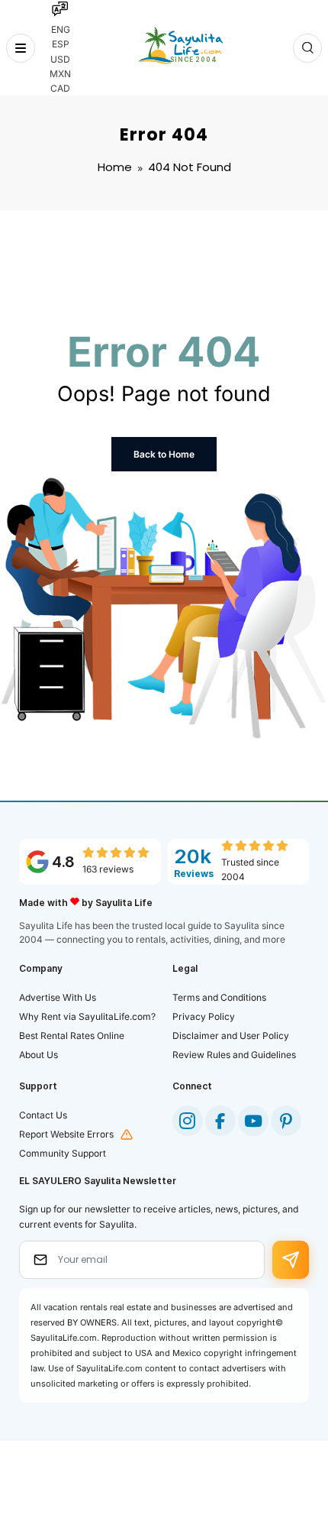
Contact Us (43, 1115)
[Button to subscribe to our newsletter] (290, 1260)
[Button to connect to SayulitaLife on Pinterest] (286, 1120)
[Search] (307, 48)
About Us (38, 1054)
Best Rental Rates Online (71, 1035)
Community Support (62, 1153)
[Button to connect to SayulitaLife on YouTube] (253, 1120)
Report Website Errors (66, 1134)
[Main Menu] (20, 48)
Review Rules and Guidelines (234, 1054)
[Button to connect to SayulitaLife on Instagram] (187, 1120)
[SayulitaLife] (180, 45)
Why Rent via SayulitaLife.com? (87, 1016)
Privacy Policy (203, 1016)
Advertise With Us (57, 997)
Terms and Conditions (219, 997)
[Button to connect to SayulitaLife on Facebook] (220, 1120)
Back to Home (164, 454)
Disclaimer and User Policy (230, 1035)
